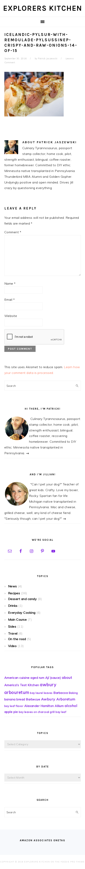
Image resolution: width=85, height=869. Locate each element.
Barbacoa (60, 693)
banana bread (14, 699)
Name (10, 283)
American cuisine (17, 678)
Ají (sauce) (53, 678)
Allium (59, 706)
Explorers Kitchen (42, 8)
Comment (12, 232)
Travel (13, 633)
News (12, 586)
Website (10, 316)
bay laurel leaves (41, 692)
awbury (48, 684)
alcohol (71, 705)
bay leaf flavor (14, 706)
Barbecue (33, 699)
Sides (12, 626)
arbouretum (16, 692)
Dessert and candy (22, 599)
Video (12, 646)
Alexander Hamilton (39, 706)
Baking (73, 692)
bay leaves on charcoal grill (37, 711)
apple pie (11, 712)
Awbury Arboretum (58, 699)
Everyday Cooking (22, 613)
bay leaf (61, 711)
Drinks (13, 606)
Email (9, 300)
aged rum (37, 678)
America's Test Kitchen (21, 685)
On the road (17, 639)
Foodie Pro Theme (73, 862)
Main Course (17, 619)
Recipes (14, 593)
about (67, 677)
